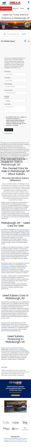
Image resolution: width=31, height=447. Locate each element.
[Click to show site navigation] (28, 9)
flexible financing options (11, 329)
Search (24, 34)
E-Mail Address (8, 84)
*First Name (7, 71)
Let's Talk (9, 130)
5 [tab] (19, 415)
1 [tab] (9, 415)
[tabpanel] (15, 406)
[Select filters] (25, 41)
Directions (15, 8)
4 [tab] (17, 415)
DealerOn (15, 438)
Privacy (25, 438)
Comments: (7, 104)
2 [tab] (11, 415)
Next (29, 406)
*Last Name (7, 77)
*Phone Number (8, 90)
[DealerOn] (15, 436)
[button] (6, 8)
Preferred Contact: (6, 97)
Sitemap (21, 438)
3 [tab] (14, 415)
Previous (1, 406)
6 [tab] (22, 415)
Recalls (6, 440)
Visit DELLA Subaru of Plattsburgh (17, 349)
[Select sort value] (28, 41)
